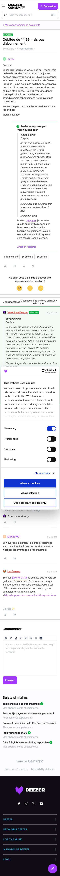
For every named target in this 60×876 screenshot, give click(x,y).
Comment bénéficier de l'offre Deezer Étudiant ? (29, 723)
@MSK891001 (19, 577)
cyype (11, 59)
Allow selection (30, 493)
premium (42, 256)
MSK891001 (14, 536)
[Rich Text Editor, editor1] (30, 658)
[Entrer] (5, 15)
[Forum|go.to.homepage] (16, 6)
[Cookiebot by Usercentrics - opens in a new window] (42, 371)
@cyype (31, 220)
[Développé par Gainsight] (30, 762)
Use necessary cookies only (30, 502)
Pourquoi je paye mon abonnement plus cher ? (28, 713)
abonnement (11, 256)
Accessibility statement (43, 769)
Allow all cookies (30, 483)
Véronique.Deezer (18, 312)
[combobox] (30, 15)
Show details (42, 473)
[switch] (51, 439)
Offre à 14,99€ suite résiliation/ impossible (26, 742)
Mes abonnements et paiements (22, 25)
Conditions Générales (16, 769)
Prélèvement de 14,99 (15, 732)
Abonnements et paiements (18, 717)
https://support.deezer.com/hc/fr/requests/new (30, 595)
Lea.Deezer (14, 571)
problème (27, 256)
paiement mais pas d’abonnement (21, 703)
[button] (4, 7)
